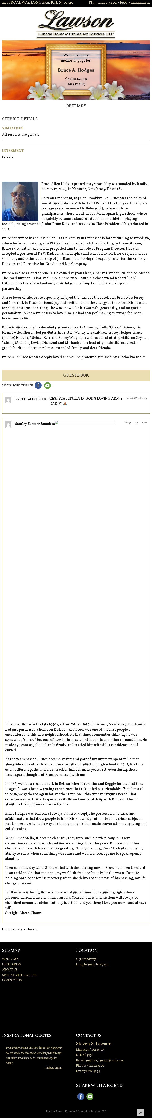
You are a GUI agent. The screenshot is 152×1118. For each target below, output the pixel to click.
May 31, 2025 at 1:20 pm (135, 422)
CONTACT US (12, 980)
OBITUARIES (11, 964)
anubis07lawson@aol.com (104, 1060)
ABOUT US (10, 970)
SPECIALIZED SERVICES (19, 975)
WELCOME (10, 959)
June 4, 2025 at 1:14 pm (136, 398)
